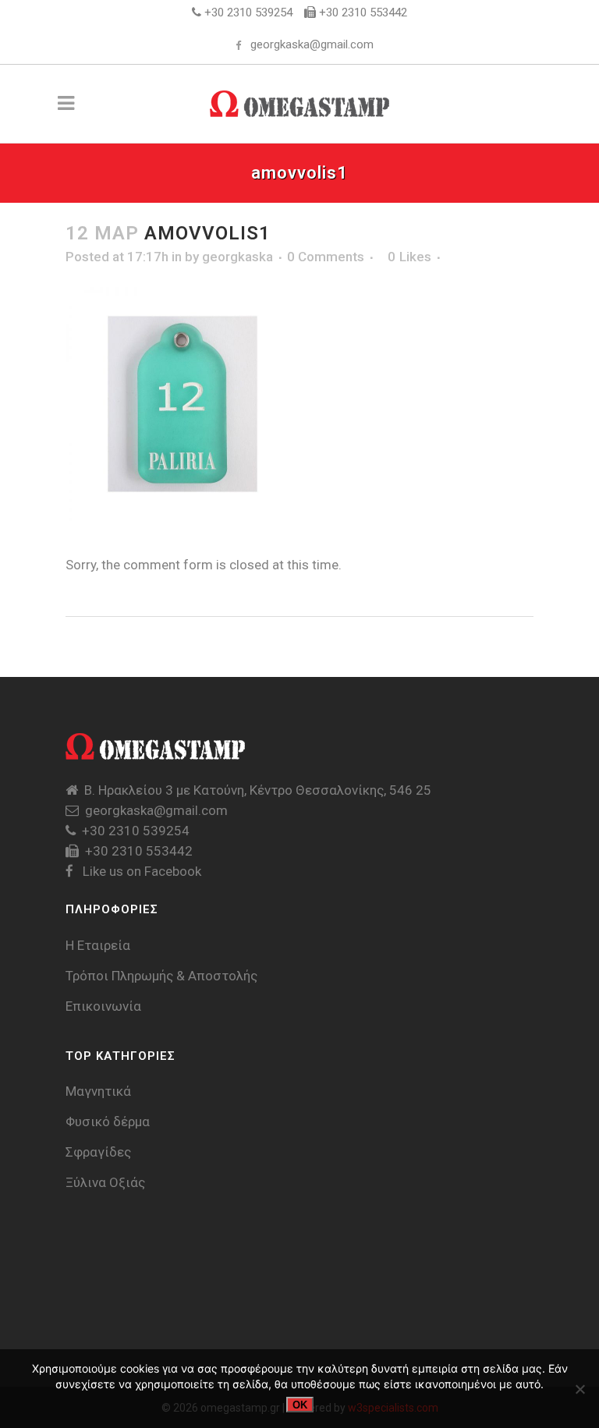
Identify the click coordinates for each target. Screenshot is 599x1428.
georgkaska (237, 256)
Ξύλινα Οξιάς (105, 1182)
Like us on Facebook (140, 871)
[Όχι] (579, 1389)
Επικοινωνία (103, 1006)
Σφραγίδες (98, 1152)
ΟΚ (299, 1405)
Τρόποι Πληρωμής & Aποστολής (161, 975)
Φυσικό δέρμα (108, 1121)
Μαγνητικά (98, 1091)
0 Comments (325, 256)
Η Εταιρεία (98, 945)
